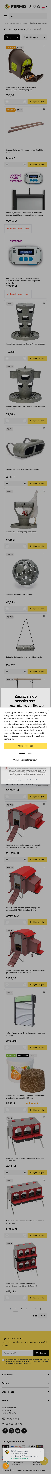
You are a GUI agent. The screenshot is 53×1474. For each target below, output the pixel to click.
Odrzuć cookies (25, 753)
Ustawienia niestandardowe (25, 760)
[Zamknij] (48, 710)
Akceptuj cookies (25, 746)
